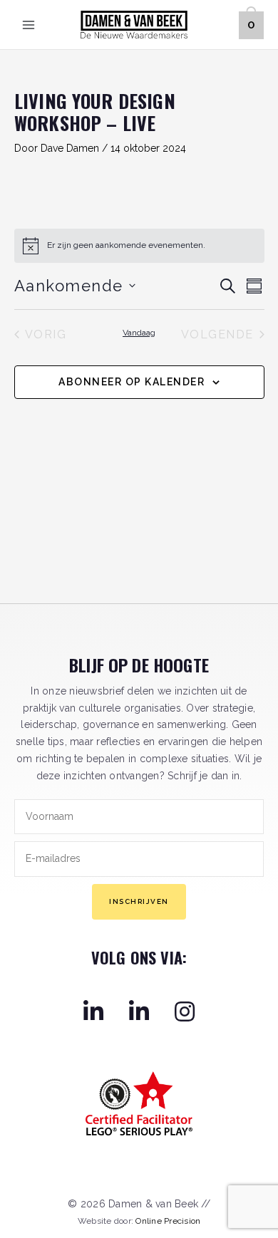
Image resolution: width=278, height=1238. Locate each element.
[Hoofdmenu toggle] (28, 25)
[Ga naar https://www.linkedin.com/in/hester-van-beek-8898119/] (139, 1010)
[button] (139, 902)
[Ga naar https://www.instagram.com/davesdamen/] (184, 1010)
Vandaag (139, 333)
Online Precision (167, 1221)
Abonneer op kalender (131, 381)
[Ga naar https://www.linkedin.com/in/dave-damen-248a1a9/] (93, 1010)
